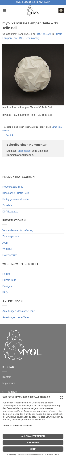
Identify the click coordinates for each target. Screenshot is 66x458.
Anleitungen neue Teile (15, 317)
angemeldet (24, 150)
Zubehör (7, 205)
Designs (7, 286)
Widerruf (7, 248)
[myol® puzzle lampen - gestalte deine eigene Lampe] (33, 10)
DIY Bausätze (10, 211)
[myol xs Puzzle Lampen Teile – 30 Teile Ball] (33, 74)
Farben (6, 273)
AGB (5, 242)
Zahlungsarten (10, 236)
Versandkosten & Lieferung (17, 230)
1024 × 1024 (44, 34)
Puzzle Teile (9, 280)
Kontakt (6, 377)
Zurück (7, 135)
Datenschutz (9, 255)
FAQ (5, 292)
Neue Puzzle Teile (12, 186)
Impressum (8, 383)
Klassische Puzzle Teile (15, 193)
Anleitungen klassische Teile (18, 311)
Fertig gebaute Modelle (15, 199)
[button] (4, 10)
